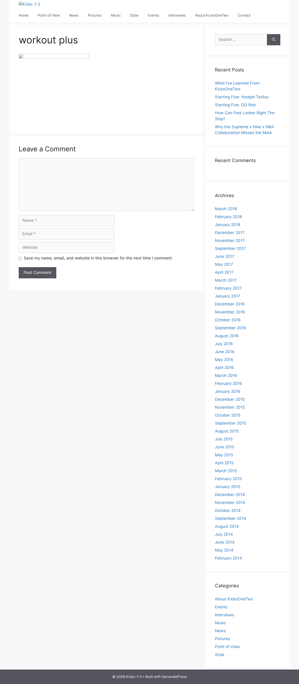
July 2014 (224, 534)
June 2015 (224, 447)
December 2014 (230, 494)
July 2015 (224, 439)
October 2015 (227, 415)
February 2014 (228, 558)
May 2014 (224, 550)
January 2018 (227, 224)
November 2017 (230, 240)
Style (134, 15)
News (73, 15)
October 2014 (228, 510)
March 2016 (226, 375)
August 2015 (226, 431)
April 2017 (224, 272)
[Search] (273, 39)
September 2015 (230, 423)
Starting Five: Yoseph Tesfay (242, 97)
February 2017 (228, 288)
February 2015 (228, 478)
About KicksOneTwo (211, 15)
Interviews (177, 15)
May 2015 (224, 455)
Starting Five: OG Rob (235, 105)
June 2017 (224, 256)
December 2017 (230, 232)
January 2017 (227, 296)
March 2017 (226, 280)
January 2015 (227, 486)
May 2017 (224, 264)
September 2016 (230, 328)
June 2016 (225, 351)
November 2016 (230, 312)
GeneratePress (174, 676)
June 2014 (225, 542)
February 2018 (228, 216)
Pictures (95, 15)
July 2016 (224, 343)
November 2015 (230, 407)
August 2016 (227, 335)
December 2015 (230, 399)
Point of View (49, 15)
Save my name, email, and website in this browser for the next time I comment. (98, 258)
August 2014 (227, 526)
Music (116, 15)
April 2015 (224, 463)
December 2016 (230, 304)
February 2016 (228, 383)
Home (23, 15)
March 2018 (226, 208)
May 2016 (224, 359)
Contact (244, 15)
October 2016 (228, 320)
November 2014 (230, 502)
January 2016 (227, 391)
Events (153, 15)
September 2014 (230, 518)
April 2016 (224, 367)
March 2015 (226, 470)
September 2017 (230, 248)
